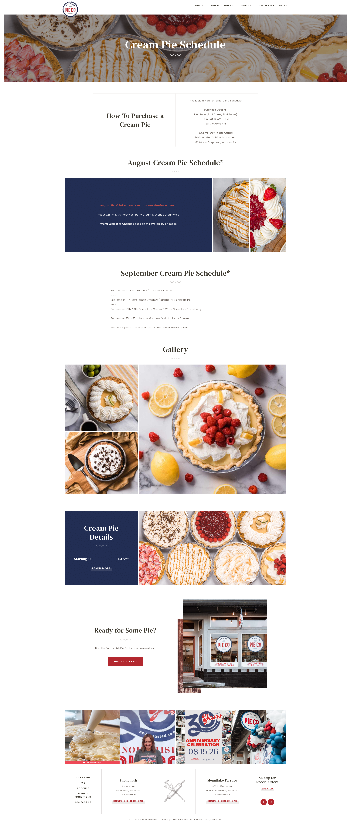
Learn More (101, 568)
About (245, 5)
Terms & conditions (83, 795)
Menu (198, 5)
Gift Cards (83, 777)
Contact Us (83, 802)
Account (83, 788)
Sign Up (267, 788)
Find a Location (125, 661)
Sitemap (166, 819)
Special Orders (221, 5)
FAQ (83, 783)
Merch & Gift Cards (272, 5)
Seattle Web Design (201, 819)
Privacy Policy (180, 819)
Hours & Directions (128, 801)
